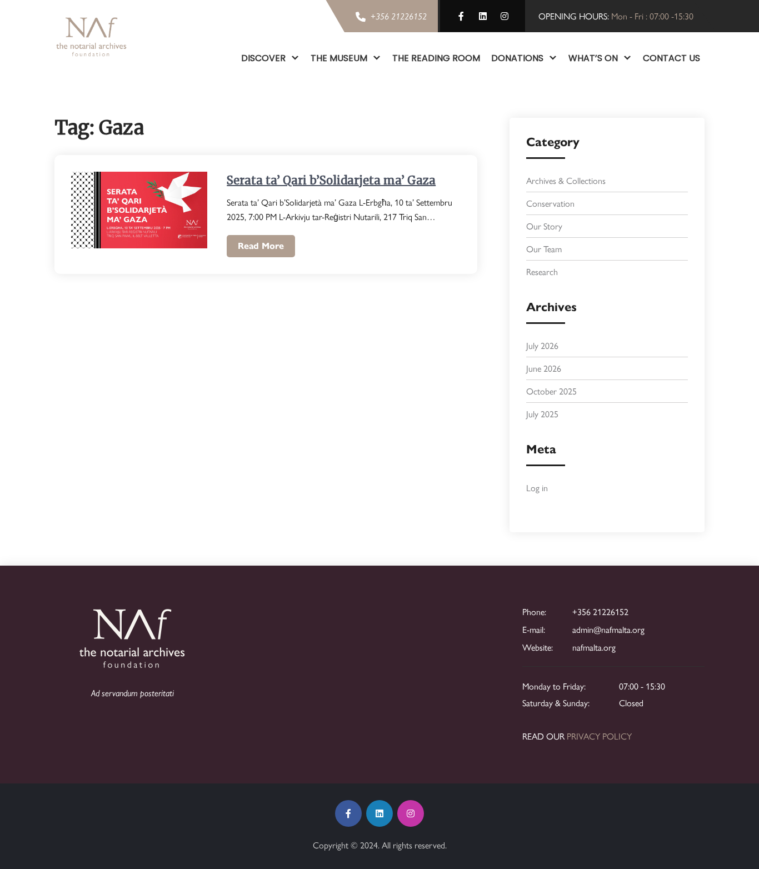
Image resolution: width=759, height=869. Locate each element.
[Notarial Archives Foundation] (91, 36)
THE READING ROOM (436, 58)
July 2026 (542, 345)
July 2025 (542, 413)
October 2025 (551, 390)
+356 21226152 (600, 611)
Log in (537, 487)
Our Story (544, 225)
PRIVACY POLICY (599, 736)
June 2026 (543, 368)
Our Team (544, 248)
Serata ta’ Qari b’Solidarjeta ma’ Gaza (331, 180)
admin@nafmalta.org (608, 629)
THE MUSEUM (339, 58)
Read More (261, 246)
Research (542, 271)
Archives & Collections (566, 180)
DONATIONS (517, 58)
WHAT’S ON (593, 58)
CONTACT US (671, 58)
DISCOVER (263, 58)
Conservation (550, 203)
